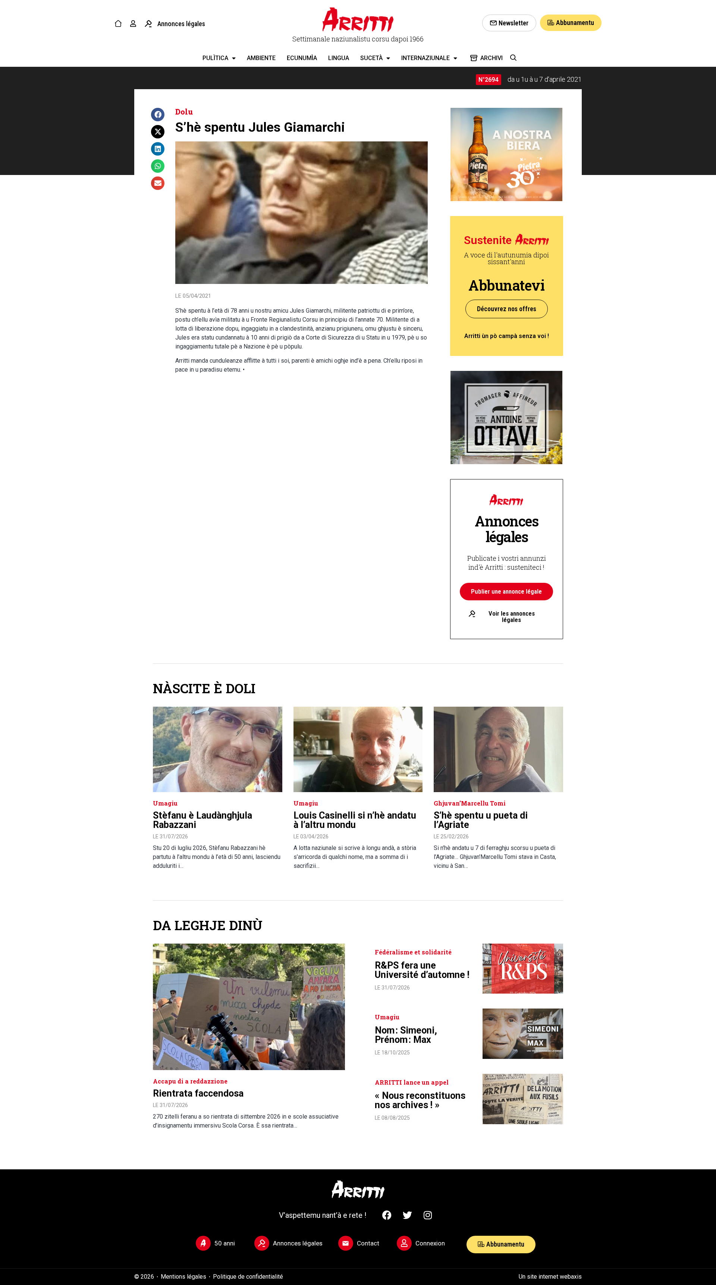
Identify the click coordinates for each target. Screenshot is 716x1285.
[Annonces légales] (148, 23)
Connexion (430, 1243)
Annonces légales (181, 24)
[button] (157, 114)
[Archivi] (473, 58)
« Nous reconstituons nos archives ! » (420, 1100)
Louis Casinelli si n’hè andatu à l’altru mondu (354, 820)
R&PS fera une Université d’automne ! (422, 970)
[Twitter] (407, 1215)
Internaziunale (425, 58)
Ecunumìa (302, 58)
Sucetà (371, 58)
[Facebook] (386, 1215)
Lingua (338, 58)
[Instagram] (427, 1215)
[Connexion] (404, 1243)
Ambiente (261, 58)
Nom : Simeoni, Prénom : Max (406, 1035)
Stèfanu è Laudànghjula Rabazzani (202, 820)
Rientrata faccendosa (198, 1093)
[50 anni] (203, 1243)
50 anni (224, 1243)
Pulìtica (215, 58)
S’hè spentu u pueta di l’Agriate (481, 820)
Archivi (491, 58)
